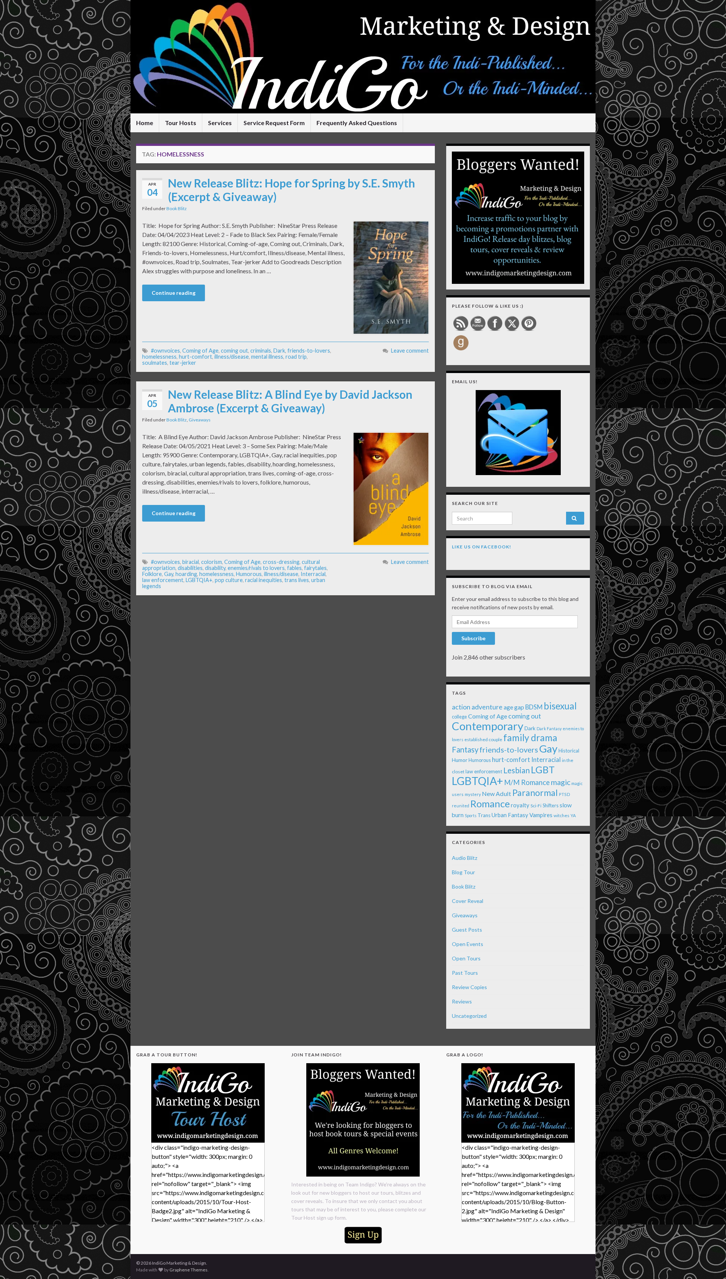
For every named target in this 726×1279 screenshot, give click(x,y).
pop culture (229, 580)
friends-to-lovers (308, 350)
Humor (459, 760)
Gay (168, 574)
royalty (520, 805)
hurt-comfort (195, 356)
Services (220, 122)
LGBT (543, 769)
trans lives (296, 580)
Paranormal (535, 792)
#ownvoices (165, 350)
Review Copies (469, 987)
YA (573, 815)
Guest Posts (467, 929)
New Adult (496, 793)
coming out (234, 350)
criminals (260, 350)
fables (294, 568)
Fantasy (465, 749)
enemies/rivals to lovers (256, 568)
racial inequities (263, 580)
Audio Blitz (464, 858)
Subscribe (473, 638)
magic (560, 782)
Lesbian (516, 770)
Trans (484, 815)
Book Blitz (176, 208)
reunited (460, 805)
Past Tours (465, 972)
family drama (530, 737)
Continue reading (173, 293)
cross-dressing (281, 562)
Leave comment (410, 350)
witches (561, 815)
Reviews (462, 1001)
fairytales (315, 568)
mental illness (267, 356)
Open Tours (466, 958)
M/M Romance (527, 782)
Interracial (313, 574)
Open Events (467, 944)
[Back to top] (709, 1262)
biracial (190, 562)
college (459, 717)
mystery (473, 794)
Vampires (540, 814)
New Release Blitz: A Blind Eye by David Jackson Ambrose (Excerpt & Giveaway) (290, 401)
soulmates (154, 362)
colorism (211, 562)
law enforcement (162, 580)
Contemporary (487, 725)
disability (215, 568)
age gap (514, 707)
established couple (483, 739)
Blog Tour (463, 872)
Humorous (249, 574)
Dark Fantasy (549, 728)
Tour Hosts (180, 122)
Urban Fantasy (510, 814)
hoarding (186, 574)
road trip (296, 356)
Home (144, 122)
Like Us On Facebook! (481, 547)
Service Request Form (274, 122)
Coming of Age (200, 350)
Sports (470, 815)
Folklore (152, 574)
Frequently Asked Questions (356, 122)
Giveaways (200, 420)
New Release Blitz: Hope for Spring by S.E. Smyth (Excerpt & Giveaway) (291, 189)
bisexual (560, 705)
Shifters (550, 805)
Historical (568, 751)
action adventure (477, 707)
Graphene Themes (188, 1270)
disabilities (190, 568)
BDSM (534, 707)
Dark (279, 350)
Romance (490, 803)
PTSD (564, 794)
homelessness (159, 356)
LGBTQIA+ (199, 580)
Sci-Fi (536, 805)
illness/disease (231, 356)
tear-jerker (182, 362)
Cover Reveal (467, 901)
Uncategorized (469, 1016)
